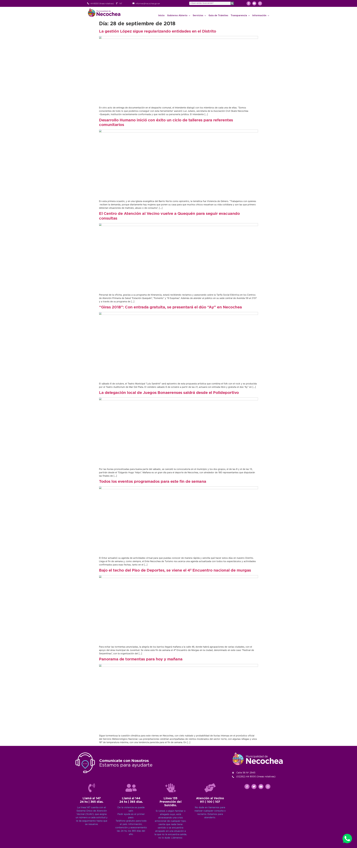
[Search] (232, 3)
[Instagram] (260, 3)
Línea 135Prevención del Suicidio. (171, 802)
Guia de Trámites (218, 16)
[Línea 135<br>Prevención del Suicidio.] (170, 787)
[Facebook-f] (249, 3)
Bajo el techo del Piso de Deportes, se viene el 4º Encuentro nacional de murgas (175, 570)
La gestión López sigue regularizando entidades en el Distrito (157, 31)
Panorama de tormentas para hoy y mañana (141, 659)
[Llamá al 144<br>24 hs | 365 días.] (131, 787)
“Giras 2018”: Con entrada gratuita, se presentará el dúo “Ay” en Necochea (170, 307)
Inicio (161, 16)
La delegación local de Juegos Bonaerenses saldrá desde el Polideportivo (169, 392)
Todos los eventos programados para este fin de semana (152, 481)
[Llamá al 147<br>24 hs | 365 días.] (91, 787)
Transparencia (239, 16)
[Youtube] (254, 3)
